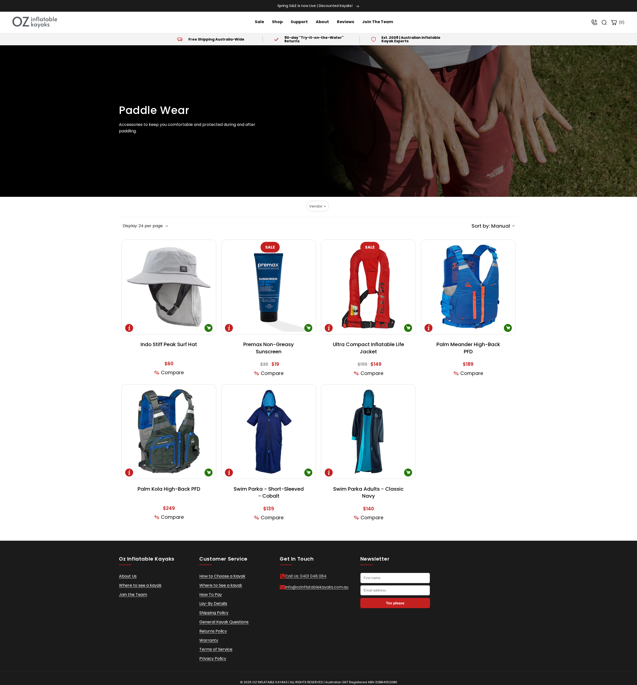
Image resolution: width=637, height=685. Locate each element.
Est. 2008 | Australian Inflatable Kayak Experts (410, 39)
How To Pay (210, 594)
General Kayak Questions (224, 622)
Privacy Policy (212, 658)
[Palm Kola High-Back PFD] (168, 431)
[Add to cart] (308, 328)
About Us (128, 576)
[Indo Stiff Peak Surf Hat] (168, 287)
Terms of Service (215, 649)
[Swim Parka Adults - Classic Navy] (368, 431)
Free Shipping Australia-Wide (216, 39)
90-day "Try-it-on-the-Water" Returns (314, 39)
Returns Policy (213, 631)
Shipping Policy (213, 613)
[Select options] (208, 328)
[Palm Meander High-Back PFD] (468, 287)
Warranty (208, 640)
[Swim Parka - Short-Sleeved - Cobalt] (268, 431)
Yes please (395, 603)
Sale (259, 22)
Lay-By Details (213, 603)
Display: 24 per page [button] (143, 226)
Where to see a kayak (140, 585)
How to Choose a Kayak (222, 576)
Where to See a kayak (220, 585)
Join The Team (377, 22)
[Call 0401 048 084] (594, 22)
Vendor (315, 206)
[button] (493, 226)
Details (129, 328)
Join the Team (133, 594)
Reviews (345, 22)
